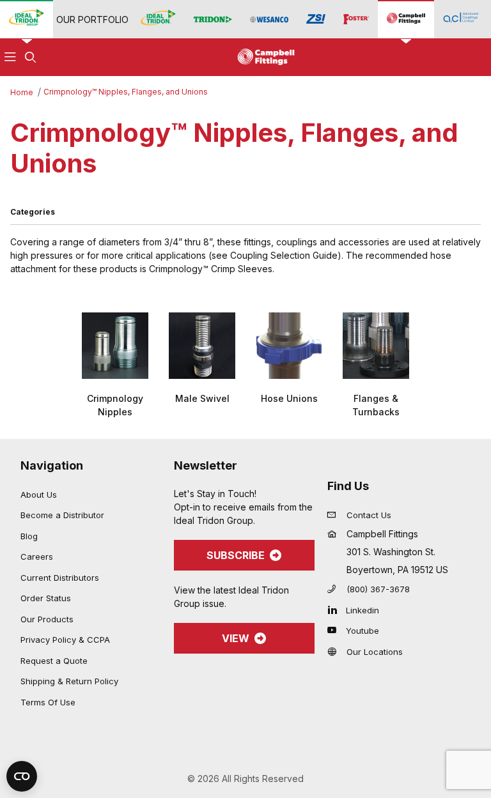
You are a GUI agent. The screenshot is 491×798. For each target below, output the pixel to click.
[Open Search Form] (30, 57)
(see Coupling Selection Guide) (274, 255)
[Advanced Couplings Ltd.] (460, 19)
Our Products (47, 619)
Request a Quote (54, 661)
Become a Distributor (62, 515)
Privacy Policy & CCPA (65, 639)
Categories (32, 212)
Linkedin (362, 610)
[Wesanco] (269, 19)
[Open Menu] (10, 57)
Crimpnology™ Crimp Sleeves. (211, 268)
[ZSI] (315, 19)
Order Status (45, 598)
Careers (36, 556)
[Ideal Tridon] (158, 19)
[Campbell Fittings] (406, 19)
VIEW (235, 638)
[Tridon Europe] (213, 19)
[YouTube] (335, 630)
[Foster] (356, 19)
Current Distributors (59, 577)
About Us (38, 494)
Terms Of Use (47, 702)
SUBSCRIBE (236, 555)
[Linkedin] (335, 609)
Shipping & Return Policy (69, 681)
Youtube (362, 630)
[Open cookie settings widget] (21, 776)
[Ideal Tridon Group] (26, 19)
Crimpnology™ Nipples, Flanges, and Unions (125, 91)
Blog (29, 536)
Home (21, 92)
